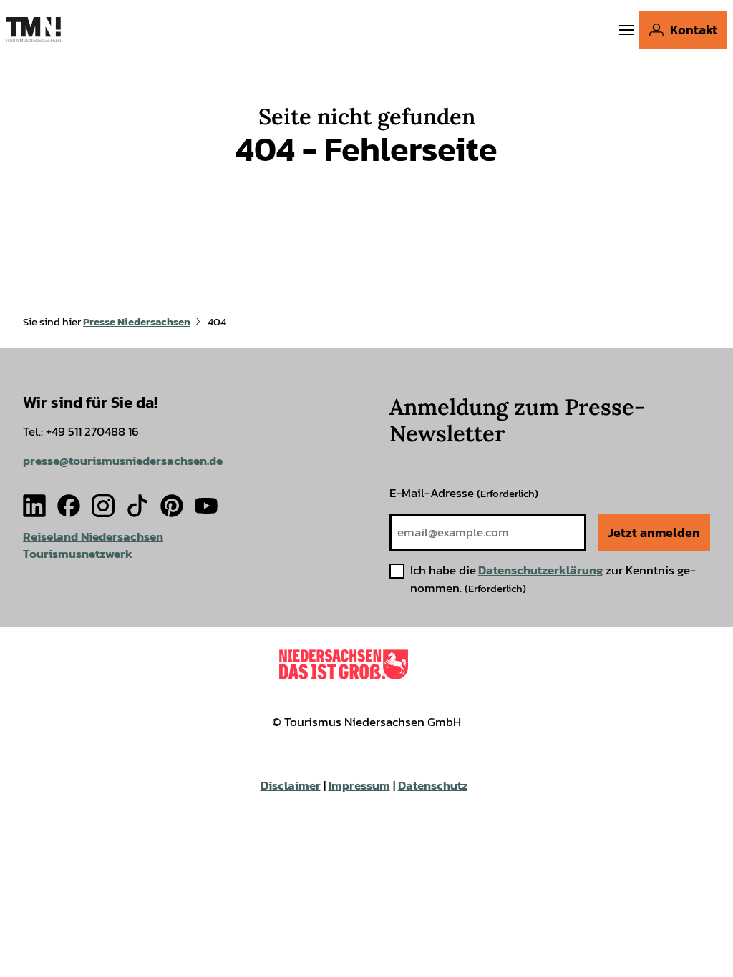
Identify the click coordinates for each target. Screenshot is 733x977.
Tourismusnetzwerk (77, 554)
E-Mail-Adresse (463, 493)
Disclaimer (291, 786)
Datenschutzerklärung (540, 570)
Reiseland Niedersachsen (93, 537)
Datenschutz (432, 786)
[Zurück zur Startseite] (33, 29)
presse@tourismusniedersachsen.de (123, 461)
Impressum (359, 786)
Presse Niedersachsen (136, 322)
